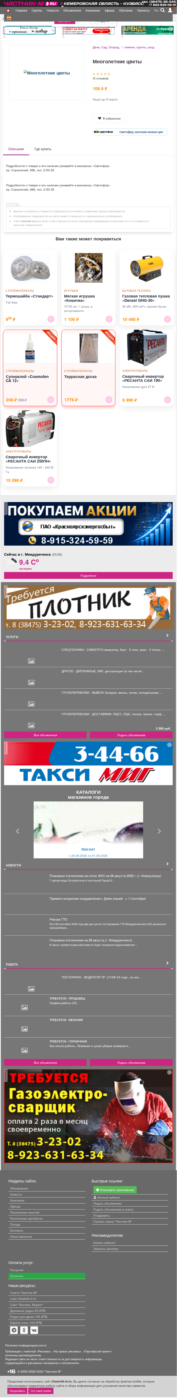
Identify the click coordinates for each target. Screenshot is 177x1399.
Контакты (16, 1230)
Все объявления (45, 735)
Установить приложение (116, 1190)
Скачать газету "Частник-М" (112, 1221)
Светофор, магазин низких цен (141, 132)
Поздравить (101, 1215)
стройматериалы (20, 290)
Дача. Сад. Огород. (106, 47)
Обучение (126, 10)
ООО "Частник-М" (48, 1371)
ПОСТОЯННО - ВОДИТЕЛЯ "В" (84, 977)
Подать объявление (131, 735)
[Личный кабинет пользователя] (170, 10)
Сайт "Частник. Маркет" (26, 1304)
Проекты (143, 10)
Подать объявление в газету (113, 1209)
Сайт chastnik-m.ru (23, 1298)
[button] (16, 829)
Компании (93, 10)
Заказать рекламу (105, 1248)
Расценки (16, 1270)
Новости (53, 10)
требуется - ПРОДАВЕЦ (67, 998)
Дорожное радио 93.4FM (27, 1310)
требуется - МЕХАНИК (66, 1020)
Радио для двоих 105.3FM (28, 1316)
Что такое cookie (41, 1391)
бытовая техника (136, 290)
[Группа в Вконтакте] (34, 1330)
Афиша (109, 10)
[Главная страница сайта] (31, 3)
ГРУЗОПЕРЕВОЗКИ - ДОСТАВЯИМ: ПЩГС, (92, 714)
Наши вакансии (21, 1236)
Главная (21, 10)
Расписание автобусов (26, 1218)
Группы (37, 10)
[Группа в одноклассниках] (14, 1330)
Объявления (72, 10)
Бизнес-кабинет (104, 1242)
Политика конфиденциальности (25, 1345)
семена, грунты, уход (139, 47)
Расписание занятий (24, 1212)
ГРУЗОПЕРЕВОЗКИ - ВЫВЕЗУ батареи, (90, 692)
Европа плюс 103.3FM (26, 1322)
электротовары (135, 370)
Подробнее (88, 575)
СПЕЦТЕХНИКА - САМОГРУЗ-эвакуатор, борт (94, 649)
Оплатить (16, 1276)
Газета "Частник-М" (23, 1292)
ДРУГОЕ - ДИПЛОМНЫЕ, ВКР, (83, 671)
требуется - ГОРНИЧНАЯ (68, 1041)
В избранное (112, 118)
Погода (15, 1224)
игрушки (71, 290)
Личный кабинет (108, 1197)
